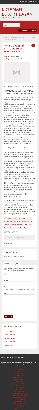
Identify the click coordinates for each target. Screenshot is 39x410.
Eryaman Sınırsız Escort (11, 228)
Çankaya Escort (19, 375)
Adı (5, 274)
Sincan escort (19, 381)
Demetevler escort (19, 387)
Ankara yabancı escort (19, 403)
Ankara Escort (9, 331)
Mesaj (5, 293)
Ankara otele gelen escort (19, 395)
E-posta (6, 280)
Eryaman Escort (13, 37)
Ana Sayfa (5, 37)
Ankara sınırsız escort (19, 399)
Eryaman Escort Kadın (25, 221)
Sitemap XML (32, 362)
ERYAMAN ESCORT (28, 31)
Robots (25, 365)
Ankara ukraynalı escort (19, 401)
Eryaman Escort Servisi (24, 225)
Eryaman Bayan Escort (13, 218)
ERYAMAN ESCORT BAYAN (17, 11)
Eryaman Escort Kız (10, 225)
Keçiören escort (19, 391)
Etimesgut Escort (10, 341)
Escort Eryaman (24, 228)
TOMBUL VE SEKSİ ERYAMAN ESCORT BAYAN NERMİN (14, 48)
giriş (16, 256)
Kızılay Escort (20, 373)
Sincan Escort (9, 345)
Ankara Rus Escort (19, 379)
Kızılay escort (19, 383)
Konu (5, 287)
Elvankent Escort (10, 334)
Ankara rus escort (19, 397)
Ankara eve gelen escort (19, 393)
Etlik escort (19, 389)
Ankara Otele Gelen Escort (19, 377)
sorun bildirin (9, 243)
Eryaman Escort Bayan (11, 221)
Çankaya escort (19, 385)
